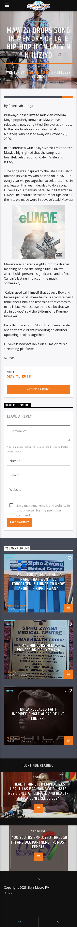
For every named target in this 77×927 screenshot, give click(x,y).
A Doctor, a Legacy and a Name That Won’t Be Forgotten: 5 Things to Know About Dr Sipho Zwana (38, 581)
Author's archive (38, 389)
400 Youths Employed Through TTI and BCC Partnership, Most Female (39, 842)
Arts (33, 24)
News (43, 24)
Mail (11, 893)
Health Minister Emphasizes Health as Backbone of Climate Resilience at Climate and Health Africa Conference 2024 (38, 791)
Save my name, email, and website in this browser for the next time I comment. (43, 505)
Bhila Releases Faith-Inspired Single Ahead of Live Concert (38, 714)
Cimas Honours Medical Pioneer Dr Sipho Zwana (38, 648)
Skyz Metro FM (38, 72)
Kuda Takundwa (16, 606)
